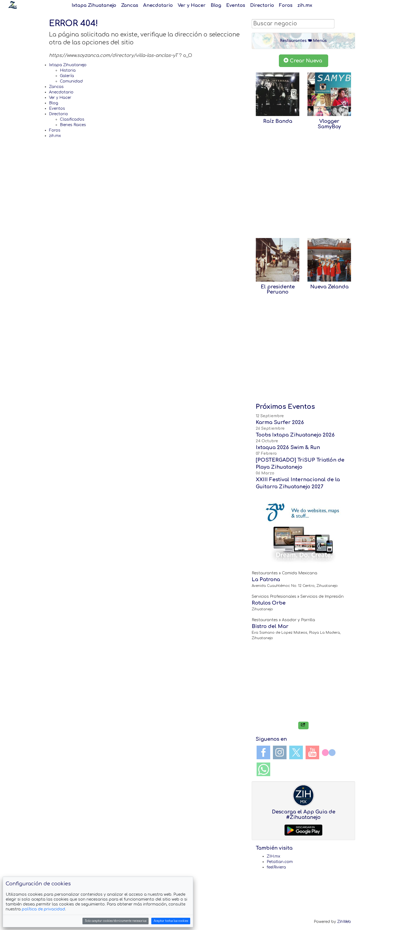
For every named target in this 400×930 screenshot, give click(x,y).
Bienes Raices (73, 125)
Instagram (280, 752)
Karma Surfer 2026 (280, 422)
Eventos (235, 5)
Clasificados (72, 119)
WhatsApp (263, 769)
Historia (68, 70)
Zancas (129, 5)
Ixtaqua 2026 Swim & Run (288, 447)
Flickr (329, 752)
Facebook (263, 752)
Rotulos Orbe (269, 603)
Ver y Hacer (192, 5)
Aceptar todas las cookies (171, 920)
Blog (216, 5)
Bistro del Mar (270, 626)
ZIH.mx (273, 856)
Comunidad (71, 81)
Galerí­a (67, 76)
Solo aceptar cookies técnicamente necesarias (115, 920)
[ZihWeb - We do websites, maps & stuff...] (303, 532)
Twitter (296, 752)
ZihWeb (344, 922)
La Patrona (266, 579)
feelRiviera (276, 867)
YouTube (312, 752)
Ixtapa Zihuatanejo (94, 5)
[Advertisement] (303, 186)
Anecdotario (158, 5)
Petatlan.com (280, 862)
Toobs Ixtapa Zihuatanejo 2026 (295, 435)
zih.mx (304, 5)
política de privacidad (43, 909)
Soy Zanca (12, 5)
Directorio (262, 5)
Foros (286, 5)
